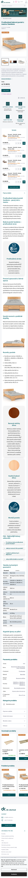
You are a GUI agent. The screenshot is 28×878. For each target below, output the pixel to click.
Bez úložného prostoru (19, 688)
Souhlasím (14, 874)
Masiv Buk (22, 674)
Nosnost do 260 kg (20, 678)
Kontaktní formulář (8, 825)
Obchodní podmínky (5, 845)
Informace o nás (5, 854)
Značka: (3, 28)
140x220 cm (22, 682)
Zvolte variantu (6, 90)
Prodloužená (22, 671)
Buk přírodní (14, 666)
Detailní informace (6, 78)
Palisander (22, 668)
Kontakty (3, 833)
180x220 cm (22, 683)
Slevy (2, 840)
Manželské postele (10, 704)
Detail (9, 758)
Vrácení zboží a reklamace (7, 838)
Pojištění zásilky (5, 849)
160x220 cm (16, 683)
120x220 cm (16, 682)
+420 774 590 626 (8, 820)
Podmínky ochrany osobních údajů (9, 847)
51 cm (23, 695)
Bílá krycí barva (21, 666)
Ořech (18, 668)
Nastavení (14, 869)
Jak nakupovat (4, 842)
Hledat (24, 5)
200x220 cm (22, 685)
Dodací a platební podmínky (7, 836)
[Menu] (26, 2)
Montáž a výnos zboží (6, 851)
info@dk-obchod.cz (8, 817)
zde (2, 866)
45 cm (20, 695)
